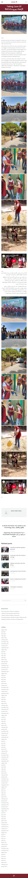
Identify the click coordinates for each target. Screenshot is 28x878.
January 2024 (4, 685)
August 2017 (4, 832)
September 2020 (5, 761)
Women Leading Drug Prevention (18, 579)
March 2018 (4, 820)
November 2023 (4, 689)
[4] (14, 161)
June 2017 (3, 836)
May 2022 (3, 721)
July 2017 (3, 834)
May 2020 (3, 769)
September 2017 (5, 830)
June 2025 (3, 653)
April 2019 (3, 795)
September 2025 (5, 647)
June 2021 (3, 743)
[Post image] (5, 549)
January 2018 (4, 822)
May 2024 (3, 679)
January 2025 (4, 663)
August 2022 (4, 715)
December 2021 (4, 731)
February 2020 (4, 775)
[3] (14, 135)
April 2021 (3, 747)
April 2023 (3, 701)
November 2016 (4, 850)
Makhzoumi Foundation (7, 16)
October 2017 (4, 828)
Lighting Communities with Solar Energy (17, 564)
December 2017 (4, 824)
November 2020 (4, 757)
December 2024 (4, 665)
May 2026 (3, 635)
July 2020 (3, 765)
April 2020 (3, 771)
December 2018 (4, 802)
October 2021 (4, 735)
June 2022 (3, 719)
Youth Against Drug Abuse (16, 587)
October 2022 (4, 711)
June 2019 (3, 791)
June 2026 (3, 633)
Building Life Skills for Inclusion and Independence (12, 619)
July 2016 (3, 854)
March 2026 (4, 637)
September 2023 (5, 693)
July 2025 (3, 651)
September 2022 (5, 713)
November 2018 (4, 804)
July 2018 (3, 812)
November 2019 (4, 781)
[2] (14, 109)
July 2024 (3, 675)
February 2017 (4, 844)
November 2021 (4, 733)
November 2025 (4, 643)
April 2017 (3, 840)
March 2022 (4, 725)
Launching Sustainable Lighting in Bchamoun (17, 548)
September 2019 (5, 785)
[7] (14, 238)
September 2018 (5, 808)
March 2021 (4, 749)
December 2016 (4, 848)
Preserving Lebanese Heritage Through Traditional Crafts (13, 617)
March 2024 (4, 683)
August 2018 (4, 810)
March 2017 (4, 842)
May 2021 (3, 745)
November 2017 (4, 826)
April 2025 (3, 657)
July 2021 (3, 741)
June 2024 (3, 677)
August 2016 (4, 852)
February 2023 (4, 705)
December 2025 (4, 641)
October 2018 (4, 806)
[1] (14, 83)
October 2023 (4, 691)
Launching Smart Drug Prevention (18, 571)
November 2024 (4, 667)
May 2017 (3, 838)
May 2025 (3, 655)
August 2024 (4, 673)
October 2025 (4, 645)
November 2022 (4, 709)
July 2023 (3, 697)
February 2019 (4, 798)
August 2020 (4, 763)
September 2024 (5, 671)
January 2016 (4, 866)
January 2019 (4, 800)
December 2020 (4, 755)
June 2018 (3, 814)
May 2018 (3, 816)
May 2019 (3, 793)
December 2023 (4, 687)
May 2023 (3, 699)
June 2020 (3, 767)
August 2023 (4, 695)
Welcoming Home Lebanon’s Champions (10, 611)
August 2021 (4, 739)
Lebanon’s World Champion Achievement (10, 615)
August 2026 (4, 629)
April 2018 (3, 818)
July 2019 (3, 789)
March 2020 (4, 773)
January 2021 (4, 753)
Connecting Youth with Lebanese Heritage (17, 556)
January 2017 (4, 846)
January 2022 (4, 729)
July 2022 (3, 717)
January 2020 (4, 777)
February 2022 (4, 727)
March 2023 (4, 703)
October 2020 (4, 759)
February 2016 (4, 864)
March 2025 (4, 659)
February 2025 (4, 661)
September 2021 (5, 737)
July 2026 (3, 631)
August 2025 (4, 649)
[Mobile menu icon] (2, 2)
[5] (14, 187)
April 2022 (3, 723)
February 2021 (4, 751)
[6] (14, 212)
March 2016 (4, 862)
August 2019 (4, 787)
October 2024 (4, 669)
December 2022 (4, 707)
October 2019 (4, 783)
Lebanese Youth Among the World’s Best (10, 613)
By (21, 502)
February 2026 (4, 639)
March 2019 (4, 796)
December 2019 (4, 779)
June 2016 (3, 856)
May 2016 (3, 858)
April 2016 (3, 860)
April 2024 (3, 681)
